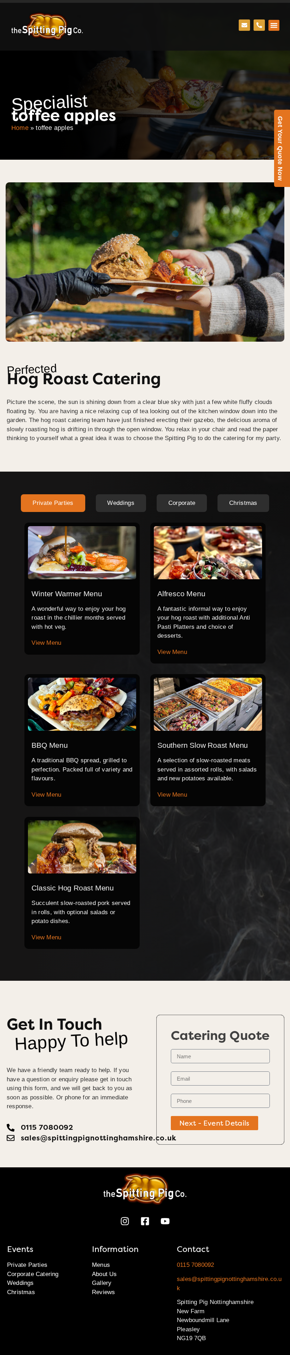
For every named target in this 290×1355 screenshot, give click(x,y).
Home (20, 127)
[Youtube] (165, 1221)
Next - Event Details (214, 1123)
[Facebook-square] (145, 1221)
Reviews (103, 1292)
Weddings (20, 1283)
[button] (274, 25)
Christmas (21, 1292)
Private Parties (27, 1265)
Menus (101, 1265)
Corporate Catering (33, 1274)
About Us (104, 1274)
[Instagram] (125, 1221)
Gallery (101, 1283)
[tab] (53, 503)
